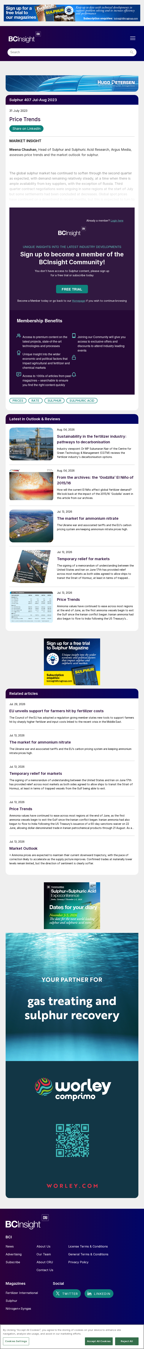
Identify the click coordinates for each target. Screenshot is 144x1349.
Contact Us (45, 1270)
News (10, 1246)
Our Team (44, 1254)
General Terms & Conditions (88, 1254)
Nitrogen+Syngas (18, 1308)
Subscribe (13, 1262)
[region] (72, 1336)
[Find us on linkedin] (99, 1293)
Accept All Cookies (99, 1341)
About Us (43, 1246)
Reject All (127, 1341)
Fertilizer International (22, 1293)
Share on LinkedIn (26, 129)
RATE (35, 400)
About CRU (45, 1262)
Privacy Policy (78, 1262)
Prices (18, 400)
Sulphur (54, 400)
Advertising (14, 1254)
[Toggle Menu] (132, 38)
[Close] (138, 1330)
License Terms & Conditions (88, 1246)
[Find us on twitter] (67, 1293)
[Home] (47, 37)
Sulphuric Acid (82, 400)
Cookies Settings (16, 1341)
